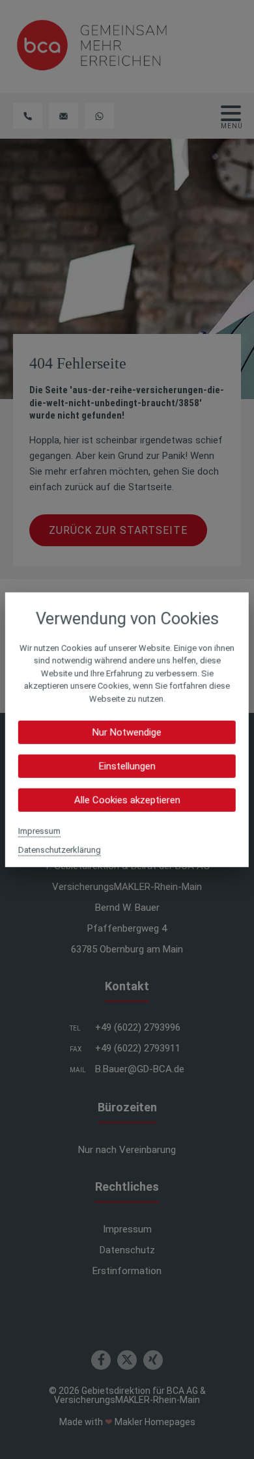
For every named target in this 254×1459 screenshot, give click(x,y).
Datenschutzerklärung (59, 850)
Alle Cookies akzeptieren (127, 800)
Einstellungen (126, 766)
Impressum (39, 831)
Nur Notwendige (127, 732)
